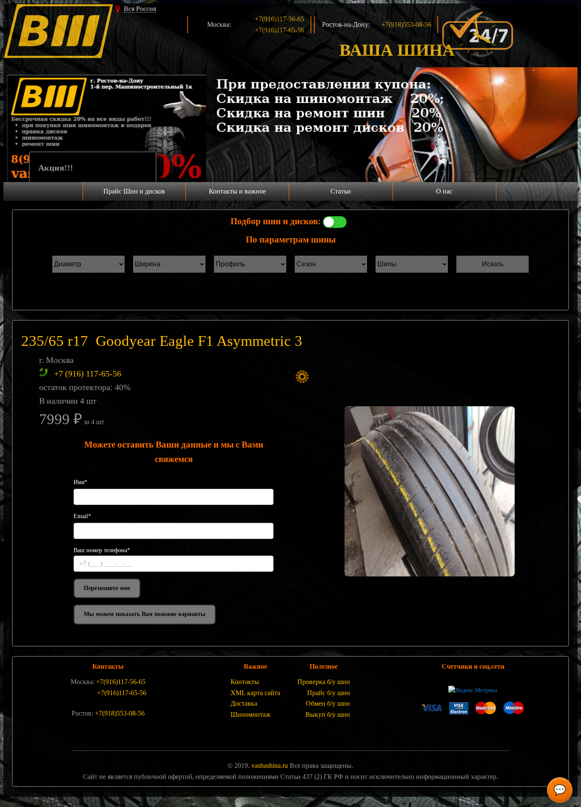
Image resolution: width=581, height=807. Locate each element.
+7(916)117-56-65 (279, 19)
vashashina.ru (269, 765)
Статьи (340, 191)
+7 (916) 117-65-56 (87, 373)
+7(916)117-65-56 (279, 30)
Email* (82, 516)
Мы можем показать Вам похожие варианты (144, 614)
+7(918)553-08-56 (406, 24)
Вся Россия (140, 8)
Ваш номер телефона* (102, 550)
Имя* (80, 482)
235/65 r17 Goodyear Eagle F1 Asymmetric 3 (161, 341)
